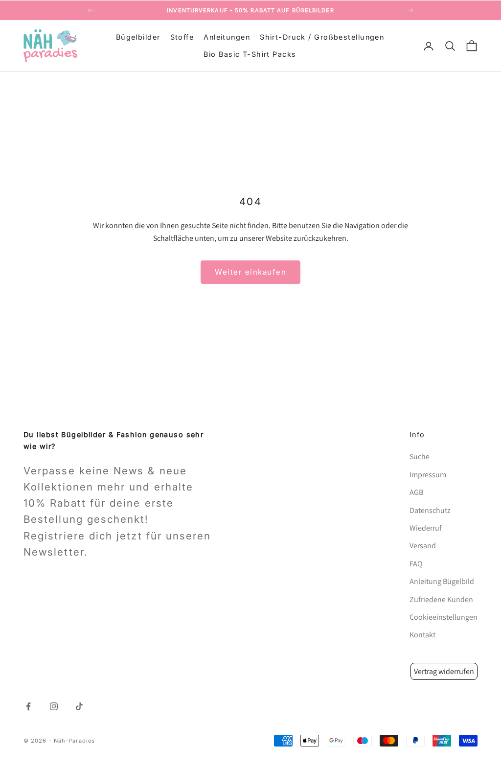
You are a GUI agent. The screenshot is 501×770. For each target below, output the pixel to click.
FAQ (416, 564)
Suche (420, 456)
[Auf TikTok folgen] (79, 706)
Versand (423, 545)
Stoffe (182, 37)
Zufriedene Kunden (441, 599)
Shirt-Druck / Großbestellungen (322, 37)
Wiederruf (426, 528)
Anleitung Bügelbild (442, 581)
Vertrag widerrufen (444, 671)
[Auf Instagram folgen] (54, 706)
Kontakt (422, 635)
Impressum (428, 474)
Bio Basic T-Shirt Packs (250, 54)
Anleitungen (227, 37)
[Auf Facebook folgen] (28, 706)
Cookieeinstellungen (444, 617)
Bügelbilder (138, 37)
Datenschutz (430, 510)
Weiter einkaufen (250, 272)
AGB (416, 492)
